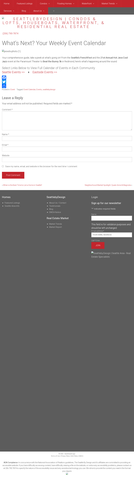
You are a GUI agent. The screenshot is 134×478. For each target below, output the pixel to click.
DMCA (81, 456)
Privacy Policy (65, 456)
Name (5, 134)
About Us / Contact (57, 203)
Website (5, 155)
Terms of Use (55, 456)
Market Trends (55, 224)
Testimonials (54, 206)
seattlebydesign (49, 89)
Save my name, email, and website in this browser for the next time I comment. (41, 166)
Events (39, 89)
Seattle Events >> (13, 72)
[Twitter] (67, 82)
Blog (51, 209)
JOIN (98, 245)
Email (5, 145)
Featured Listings (12, 203)
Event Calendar (30, 89)
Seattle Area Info (12, 206)
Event (12, 89)
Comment (7, 109)
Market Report (55, 227)
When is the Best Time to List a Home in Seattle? (22, 185)
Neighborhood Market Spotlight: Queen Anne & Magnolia (108, 185)
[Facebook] (67, 78)
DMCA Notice (55, 212)
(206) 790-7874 (10, 33)
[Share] (67, 86)
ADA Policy (74, 456)
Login (94, 197)
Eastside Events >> (45, 72)
